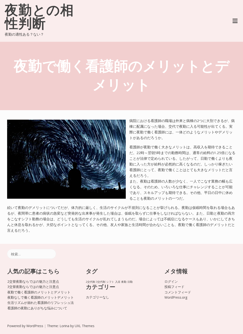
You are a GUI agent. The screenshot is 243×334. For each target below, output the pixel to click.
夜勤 (123, 281)
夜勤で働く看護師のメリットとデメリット (38, 292)
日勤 (130, 281)
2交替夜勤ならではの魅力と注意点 (33, 281)
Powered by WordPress (25, 326)
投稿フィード (174, 286)
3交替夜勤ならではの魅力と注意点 (33, 286)
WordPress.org (175, 297)
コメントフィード (177, 292)
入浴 (117, 281)
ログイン (171, 281)
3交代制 (100, 281)
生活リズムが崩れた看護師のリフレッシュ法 (40, 302)
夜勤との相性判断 (39, 18)
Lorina (64, 326)
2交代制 (90, 281)
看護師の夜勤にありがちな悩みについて (37, 308)
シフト (110, 281)
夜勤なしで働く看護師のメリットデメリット (40, 297)
